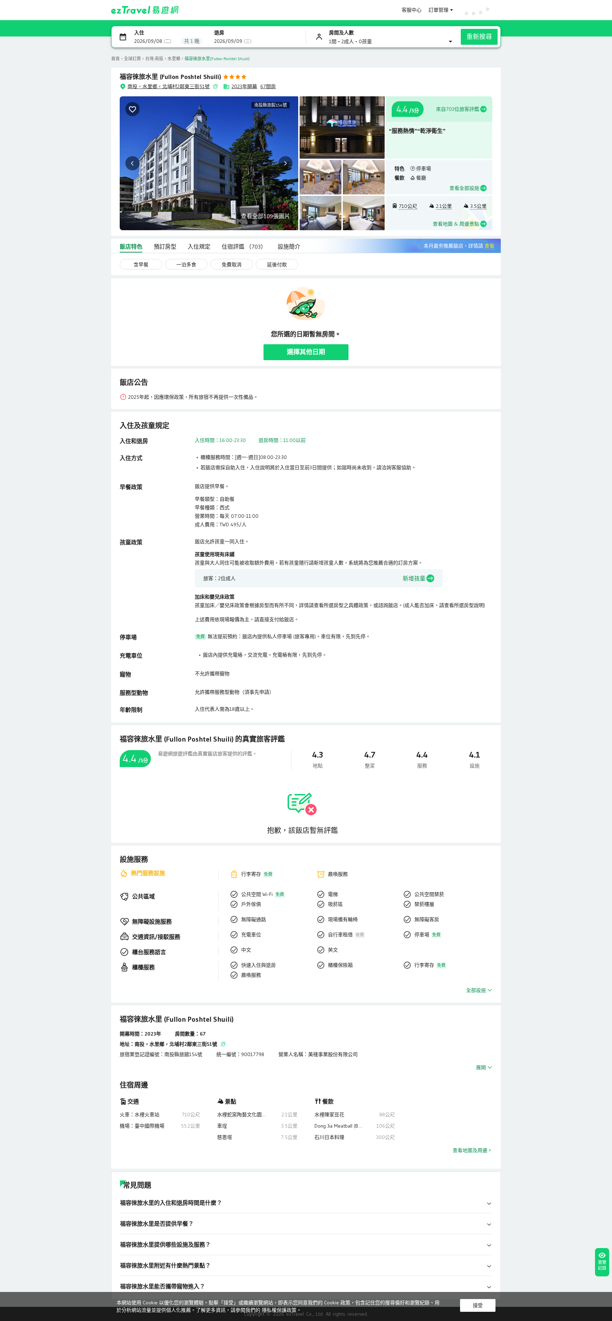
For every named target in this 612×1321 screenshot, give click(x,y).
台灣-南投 (154, 58)
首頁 (115, 58)
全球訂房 (132, 58)
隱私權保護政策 (279, 1310)
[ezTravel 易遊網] (145, 10)
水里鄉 (174, 58)
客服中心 (411, 10)
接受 (478, 1305)
